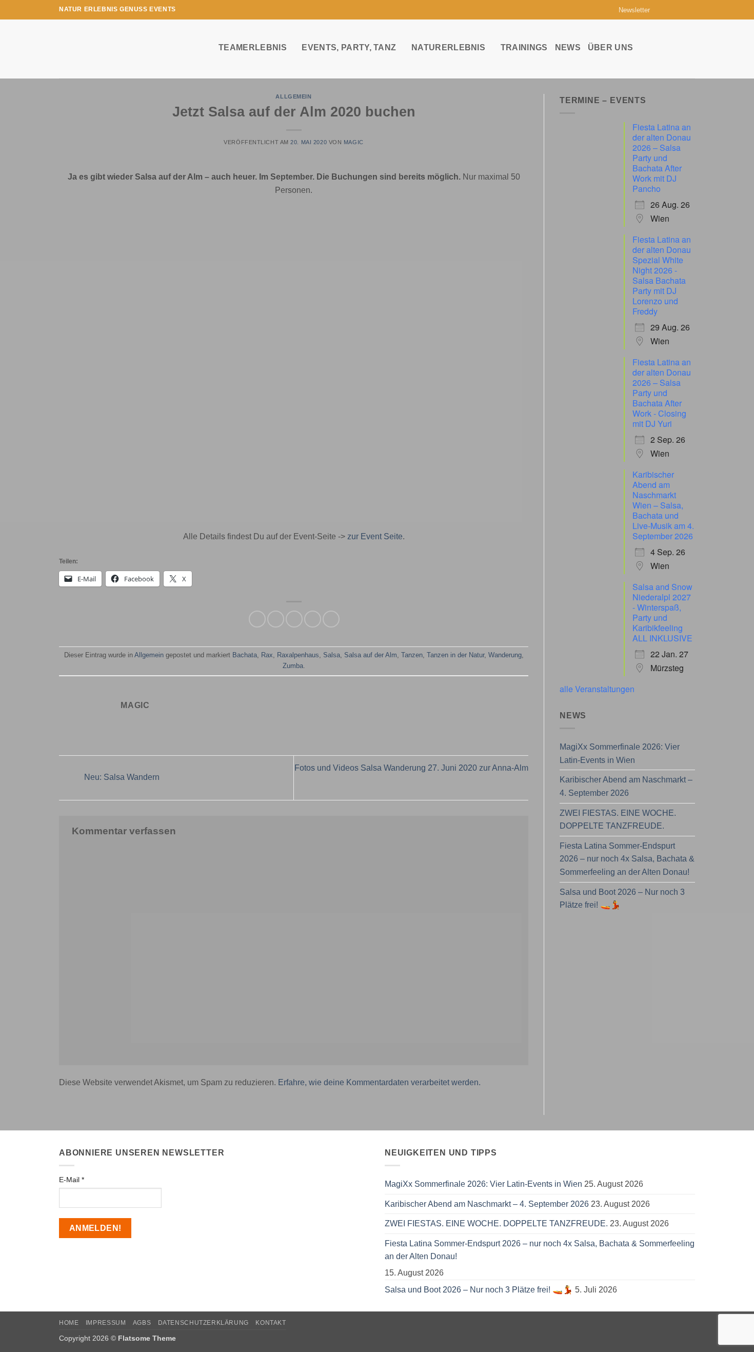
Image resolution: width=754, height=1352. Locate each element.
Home (68, 1322)
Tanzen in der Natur (455, 655)
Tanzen (412, 655)
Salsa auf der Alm (370, 655)
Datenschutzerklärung (203, 1322)
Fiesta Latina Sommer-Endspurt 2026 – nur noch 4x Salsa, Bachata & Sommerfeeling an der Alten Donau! (627, 858)
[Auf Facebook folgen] (661, 9)
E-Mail (71, 1179)
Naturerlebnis (448, 47)
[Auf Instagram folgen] (670, 9)
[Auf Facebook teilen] (257, 619)
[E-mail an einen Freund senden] (294, 619)
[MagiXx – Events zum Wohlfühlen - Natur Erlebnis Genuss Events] (131, 49)
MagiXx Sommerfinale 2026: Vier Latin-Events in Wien (620, 753)
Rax (267, 655)
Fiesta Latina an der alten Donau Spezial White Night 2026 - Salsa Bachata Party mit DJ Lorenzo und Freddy (661, 275)
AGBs (142, 1322)
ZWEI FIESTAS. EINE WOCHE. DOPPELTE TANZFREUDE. (618, 820)
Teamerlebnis (253, 47)
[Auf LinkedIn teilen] (331, 619)
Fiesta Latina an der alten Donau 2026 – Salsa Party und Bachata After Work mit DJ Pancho (661, 157)
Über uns (610, 47)
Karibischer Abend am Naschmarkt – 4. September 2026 (626, 786)
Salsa (331, 655)
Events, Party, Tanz (349, 47)
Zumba (293, 666)
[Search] (690, 47)
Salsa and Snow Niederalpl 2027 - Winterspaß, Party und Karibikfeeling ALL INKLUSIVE (662, 612)
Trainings (524, 47)
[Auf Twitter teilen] (275, 619)
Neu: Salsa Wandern (121, 777)
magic (354, 142)
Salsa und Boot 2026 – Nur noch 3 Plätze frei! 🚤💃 (622, 899)
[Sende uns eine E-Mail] (680, 9)
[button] (629, 10)
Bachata (244, 655)
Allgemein (293, 96)
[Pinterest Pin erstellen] (312, 619)
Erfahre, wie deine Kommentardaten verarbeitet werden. (379, 1082)
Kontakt (270, 1322)
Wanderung (505, 655)
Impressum (106, 1322)
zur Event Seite (375, 536)
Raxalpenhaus (298, 655)
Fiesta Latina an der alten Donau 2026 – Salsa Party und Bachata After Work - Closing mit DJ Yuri (661, 392)
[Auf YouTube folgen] (690, 9)
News (568, 47)
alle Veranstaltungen (597, 689)
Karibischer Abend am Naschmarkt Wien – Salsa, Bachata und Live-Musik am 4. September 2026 (663, 505)
